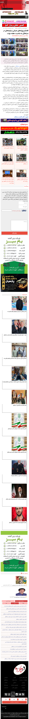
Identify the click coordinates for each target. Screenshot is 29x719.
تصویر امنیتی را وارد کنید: (16, 210)
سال (6, 603)
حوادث (23, 688)
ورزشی (23, 683)
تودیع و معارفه (14, 685)
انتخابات (6, 688)
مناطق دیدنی (23, 690)
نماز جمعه (14, 680)
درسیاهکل (17, 66)
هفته (23, 603)
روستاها (6, 685)
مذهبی (14, 683)
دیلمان (6, 683)
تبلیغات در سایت (23, 680)
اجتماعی (23, 685)
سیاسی (6, 678)
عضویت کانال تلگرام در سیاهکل (21, 117)
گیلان (14, 678)
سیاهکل (6, 680)
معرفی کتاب (14, 688)
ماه (14, 603)
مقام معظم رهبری (23, 678)
